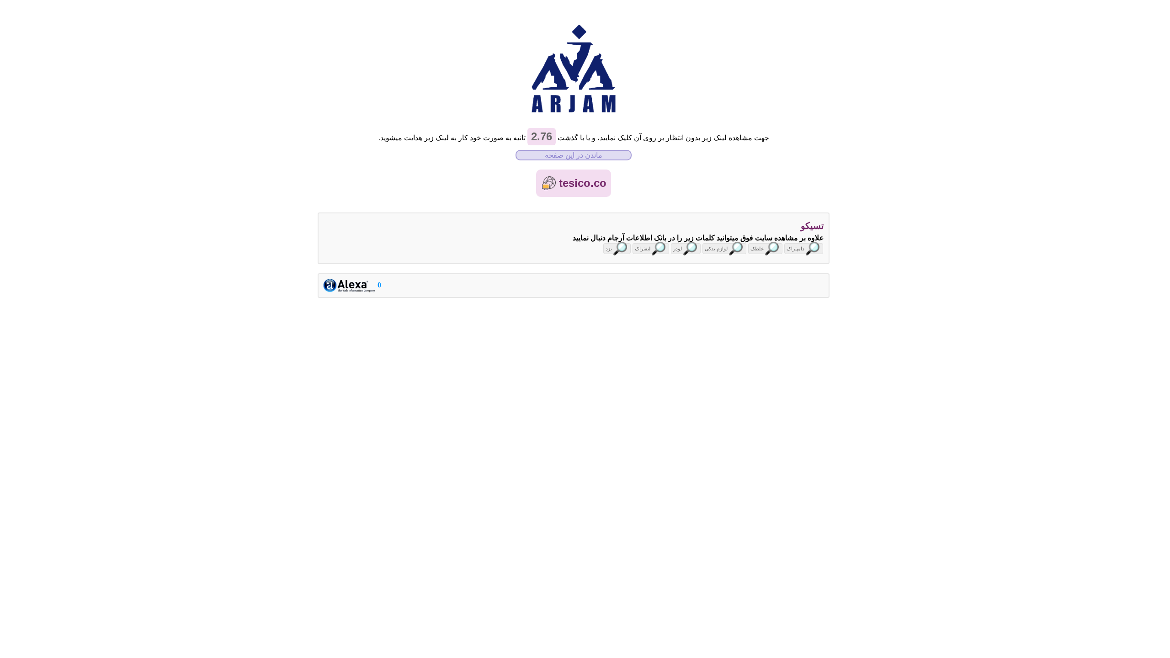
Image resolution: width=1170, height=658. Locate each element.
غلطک (757, 248)
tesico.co (582, 183)
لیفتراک (642, 248)
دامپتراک (795, 248)
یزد (609, 248)
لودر (677, 248)
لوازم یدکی (716, 248)
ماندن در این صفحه (573, 155)
